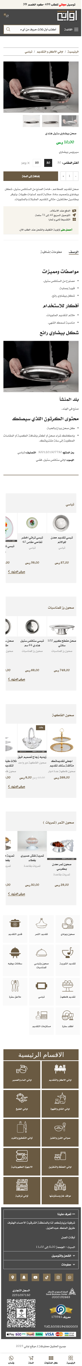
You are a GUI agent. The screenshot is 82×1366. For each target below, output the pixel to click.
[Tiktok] (47, 1277)
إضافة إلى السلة (31, 176)
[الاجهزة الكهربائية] (22, 1156)
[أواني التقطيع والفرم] (22, 1127)
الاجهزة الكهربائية (22, 1167)
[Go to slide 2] (41, 108)
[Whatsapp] (69, 1277)
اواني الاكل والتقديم (60, 1080)
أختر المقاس (71, 162)
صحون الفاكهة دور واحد (32, 762)
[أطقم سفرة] (67, 1015)
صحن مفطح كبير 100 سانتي (61, 643)
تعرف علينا (64, 1214)
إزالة (23, 163)
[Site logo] (67, 15)
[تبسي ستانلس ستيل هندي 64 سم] (32, 626)
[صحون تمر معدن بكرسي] (61, 845)
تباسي (28, 51)
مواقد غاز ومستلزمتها (60, 1196)
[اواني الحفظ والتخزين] (60, 1156)
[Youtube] (35, 1277)
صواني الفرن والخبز (60, 1138)
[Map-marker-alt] (12, 1277)
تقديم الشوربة (68, 963)
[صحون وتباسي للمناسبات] (41, 952)
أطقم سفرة (67, 1026)
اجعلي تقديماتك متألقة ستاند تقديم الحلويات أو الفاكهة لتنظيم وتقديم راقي (61, 768)
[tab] (74, 251)
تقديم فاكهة (67, 997)
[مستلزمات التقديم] (41, 1015)
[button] (74, 86)
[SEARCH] (8, 29)
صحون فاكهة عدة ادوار (61, 771)
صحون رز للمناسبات (61, 650)
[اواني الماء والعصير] (22, 1069)
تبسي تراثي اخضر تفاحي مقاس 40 (32, 539)
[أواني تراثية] (22, 1185)
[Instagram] (58, 1277)
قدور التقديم (15, 934)
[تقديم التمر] (41, 923)
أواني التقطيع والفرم (22, 1138)
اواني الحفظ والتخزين (60, 1167)
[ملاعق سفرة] (15, 985)
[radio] (48, 163)
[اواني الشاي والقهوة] (60, 1098)
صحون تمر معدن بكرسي (61, 866)
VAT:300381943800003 (61, 1326)
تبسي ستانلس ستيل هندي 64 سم (32, 643)
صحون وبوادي (68, 934)
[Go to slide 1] (45, 108)
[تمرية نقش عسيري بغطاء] (32, 841)
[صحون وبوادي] (67, 923)
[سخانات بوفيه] (15, 952)
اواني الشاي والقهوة (60, 1109)
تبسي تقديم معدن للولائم (62, 539)
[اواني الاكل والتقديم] (60, 1069)
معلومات (66, 1264)
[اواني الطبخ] (22, 1098)
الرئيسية (73, 51)
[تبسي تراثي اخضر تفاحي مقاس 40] (32, 523)
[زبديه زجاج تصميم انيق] (32, 738)
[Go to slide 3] (36, 108)
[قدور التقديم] (15, 923)
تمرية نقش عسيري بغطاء (32, 857)
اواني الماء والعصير (22, 1080)
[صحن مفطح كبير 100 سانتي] (61, 626)
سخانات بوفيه (15, 963)
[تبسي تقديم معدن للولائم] (61, 523)
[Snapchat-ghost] (24, 1277)
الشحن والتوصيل (61, 1255)
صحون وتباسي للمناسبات (41, 965)
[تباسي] (41, 985)
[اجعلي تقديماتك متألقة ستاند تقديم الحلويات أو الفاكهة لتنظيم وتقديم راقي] (61, 740)
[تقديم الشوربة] (67, 952)
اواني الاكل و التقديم (50, 51)
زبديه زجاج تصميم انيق (32, 756)
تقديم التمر (41, 934)
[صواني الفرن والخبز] (60, 1127)
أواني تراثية (21, 1196)
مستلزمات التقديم (41, 1026)
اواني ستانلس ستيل (55, 459)
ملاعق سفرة (15, 997)
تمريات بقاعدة (62, 874)
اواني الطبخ (22, 1109)
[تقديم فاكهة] (67, 985)
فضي (39, 459)
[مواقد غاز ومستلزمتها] (60, 1185)
